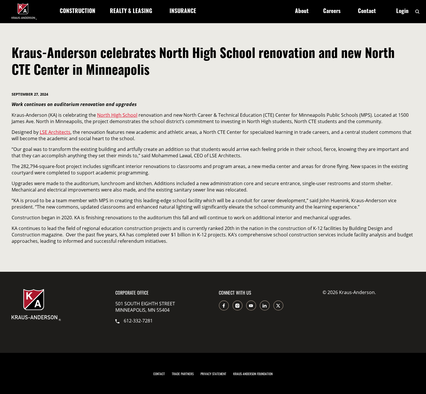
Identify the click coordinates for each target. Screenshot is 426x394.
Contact (367, 11)
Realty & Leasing (131, 11)
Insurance (183, 11)
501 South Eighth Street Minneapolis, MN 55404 (145, 306)
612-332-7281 (138, 321)
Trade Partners (183, 373)
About (302, 11)
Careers (332, 11)
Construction (77, 11)
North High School (117, 115)
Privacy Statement (213, 373)
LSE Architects (55, 132)
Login (402, 11)
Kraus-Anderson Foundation (253, 373)
